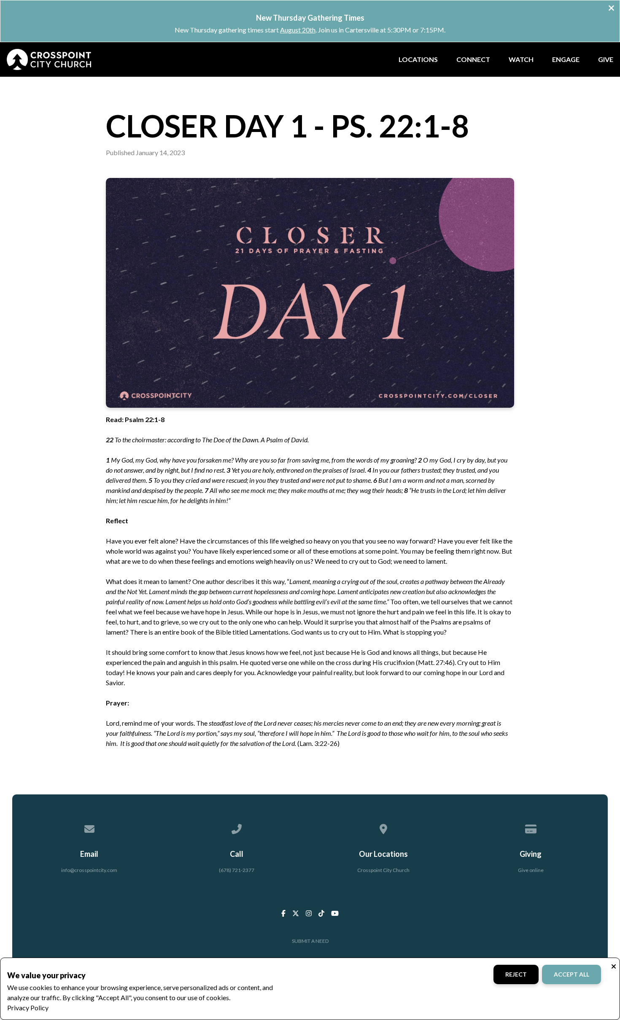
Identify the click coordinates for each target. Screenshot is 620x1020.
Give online (531, 870)
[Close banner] (611, 9)
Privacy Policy (28, 1008)
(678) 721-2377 (236, 870)
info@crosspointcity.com (89, 870)
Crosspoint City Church (383, 870)
